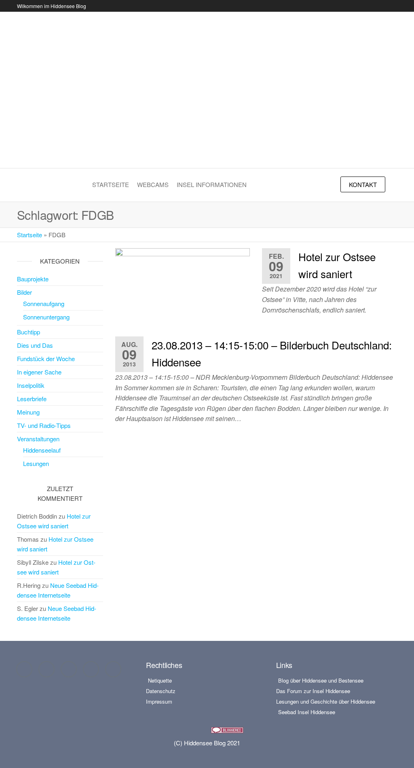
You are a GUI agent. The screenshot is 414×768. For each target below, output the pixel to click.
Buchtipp (28, 332)
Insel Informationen (212, 184)
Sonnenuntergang (46, 317)
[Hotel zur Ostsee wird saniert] (182, 285)
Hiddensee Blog (207, 85)
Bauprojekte (33, 278)
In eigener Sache (39, 372)
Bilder (24, 292)
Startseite (110, 184)
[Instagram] (46, 669)
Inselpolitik (30, 385)
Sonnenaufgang (43, 303)
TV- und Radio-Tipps (44, 425)
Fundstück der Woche (46, 358)
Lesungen (36, 463)
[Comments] (113, 669)
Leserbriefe (31, 398)
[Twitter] (69, 669)
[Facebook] (24, 669)
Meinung (28, 412)
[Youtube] (91, 669)
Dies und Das (35, 345)
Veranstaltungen (38, 438)
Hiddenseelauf (42, 450)
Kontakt (363, 184)
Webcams (153, 184)
